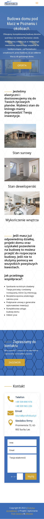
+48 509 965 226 (23, 406)
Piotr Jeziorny (17, 513)
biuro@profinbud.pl (25, 415)
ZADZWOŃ (15, 362)
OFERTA (22, 65)
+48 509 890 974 (23, 401)
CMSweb (29, 513)
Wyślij (31, 476)
